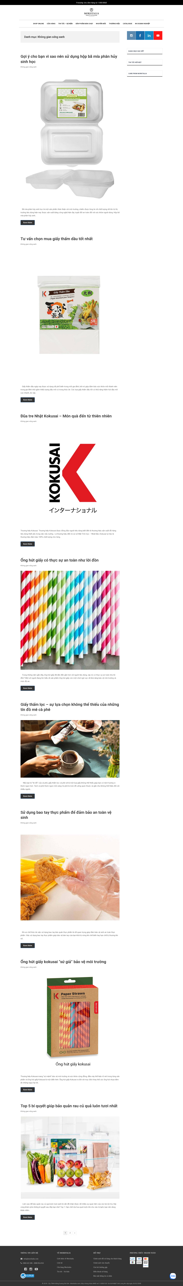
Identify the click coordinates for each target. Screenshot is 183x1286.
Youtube (158, 35)
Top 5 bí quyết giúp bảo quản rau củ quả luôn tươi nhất (69, 1106)
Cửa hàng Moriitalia (64, 1267)
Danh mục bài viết (136, 51)
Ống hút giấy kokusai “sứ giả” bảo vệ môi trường (63, 961)
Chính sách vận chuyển (101, 1263)
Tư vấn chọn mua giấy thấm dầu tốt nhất (57, 238)
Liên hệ (59, 1263)
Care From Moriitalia (137, 73)
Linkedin (149, 35)
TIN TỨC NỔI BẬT (135, 62)
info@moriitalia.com (30, 1259)
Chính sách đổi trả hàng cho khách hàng (107, 1259)
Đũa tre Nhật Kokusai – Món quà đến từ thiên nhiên (66, 416)
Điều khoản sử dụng (100, 1272)
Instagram (131, 35)
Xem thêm (27, 222)
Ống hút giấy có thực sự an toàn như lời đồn (60, 560)
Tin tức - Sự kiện (63, 1272)
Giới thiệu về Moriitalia (65, 1259)
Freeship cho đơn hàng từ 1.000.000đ (91, 3)
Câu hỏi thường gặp (100, 1267)
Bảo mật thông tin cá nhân (102, 1276)
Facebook (140, 35)
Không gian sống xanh (28, 67)
